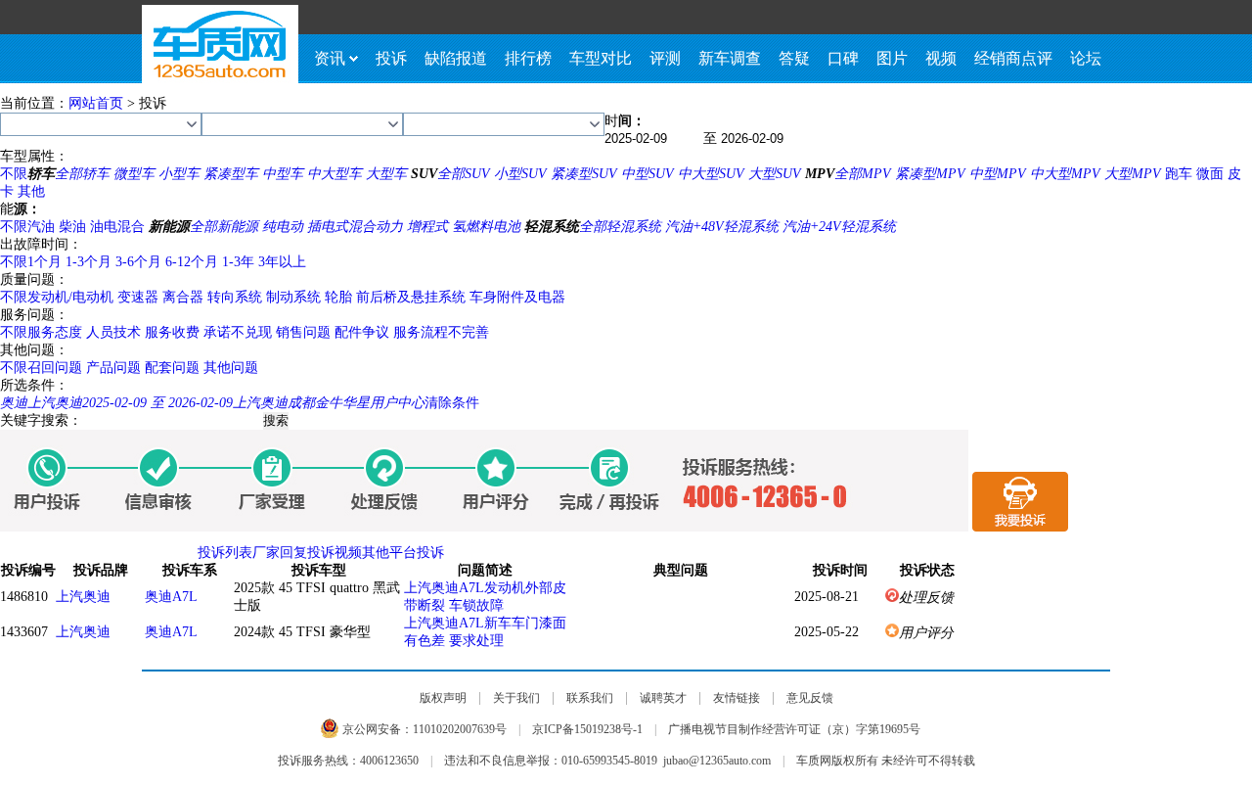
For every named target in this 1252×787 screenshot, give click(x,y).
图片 (892, 58)
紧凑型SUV (584, 173)
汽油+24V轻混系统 (839, 226)
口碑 (843, 58)
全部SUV (463, 173)
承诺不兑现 (237, 332)
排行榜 (528, 58)
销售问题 (303, 332)
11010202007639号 (460, 729)
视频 (941, 58)
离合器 (182, 297)
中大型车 (334, 173)
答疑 (794, 58)
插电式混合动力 (355, 226)
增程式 (427, 226)
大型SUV (774, 173)
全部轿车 (82, 173)
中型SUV (647, 173)
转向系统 (234, 297)
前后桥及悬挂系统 (411, 297)
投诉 (391, 58)
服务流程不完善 (441, 332)
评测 (665, 58)
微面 (1210, 173)
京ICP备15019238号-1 (587, 729)
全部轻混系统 (620, 226)
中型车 (282, 173)
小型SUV (520, 173)
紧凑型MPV (930, 173)
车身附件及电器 (517, 297)
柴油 (72, 226)
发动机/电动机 (70, 297)
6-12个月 (191, 262)
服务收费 (172, 332)
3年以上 (282, 262)
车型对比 (600, 58)
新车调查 (729, 58)
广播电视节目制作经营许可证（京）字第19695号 (794, 729)
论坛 (1085, 58)
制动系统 (293, 297)
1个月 (44, 262)
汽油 (41, 226)
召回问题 (54, 367)
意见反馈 (809, 698)
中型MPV (997, 173)
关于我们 (516, 698)
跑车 (1178, 173)
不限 (13, 173)
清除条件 (452, 402)
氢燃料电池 (486, 226)
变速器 (137, 297)
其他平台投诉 (403, 552)
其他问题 (230, 367)
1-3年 (238, 262)
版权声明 (443, 698)
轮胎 (338, 297)
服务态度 (54, 332)
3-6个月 (138, 262)
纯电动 (282, 226)
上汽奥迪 (83, 596)
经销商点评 (1013, 58)
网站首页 (95, 103)
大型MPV (1132, 173)
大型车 (386, 173)
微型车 (134, 173)
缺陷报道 (456, 58)
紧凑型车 (230, 173)
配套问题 (172, 367)
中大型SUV (711, 173)
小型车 (179, 173)
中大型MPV (1065, 173)
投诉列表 (225, 552)
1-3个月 (89, 262)
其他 (31, 191)
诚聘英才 (663, 698)
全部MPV (862, 173)
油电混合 (117, 226)
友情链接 (736, 698)
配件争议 (362, 332)
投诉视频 (334, 552)
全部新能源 (224, 226)
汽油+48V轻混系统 (722, 226)
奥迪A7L (171, 596)
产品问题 (113, 367)
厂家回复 (279, 552)
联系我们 (589, 698)
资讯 (329, 58)
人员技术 (113, 332)
